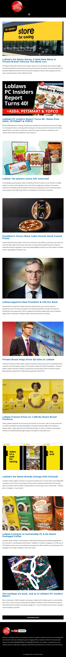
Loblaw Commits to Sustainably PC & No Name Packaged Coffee (29, 535)
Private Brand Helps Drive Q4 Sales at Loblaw (28, 359)
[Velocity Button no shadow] (17, 1)
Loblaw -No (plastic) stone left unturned (25, 178)
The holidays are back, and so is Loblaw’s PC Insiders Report (32, 594)
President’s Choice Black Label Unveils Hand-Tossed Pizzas (32, 237)
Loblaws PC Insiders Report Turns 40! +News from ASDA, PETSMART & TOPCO (30, 120)
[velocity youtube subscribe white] (14, 627)
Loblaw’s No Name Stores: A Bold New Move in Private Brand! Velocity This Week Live (29, 60)
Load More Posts (33, 617)
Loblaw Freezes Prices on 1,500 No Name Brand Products (29, 418)
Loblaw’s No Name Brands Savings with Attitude (30, 476)
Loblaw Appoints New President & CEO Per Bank (30, 302)
